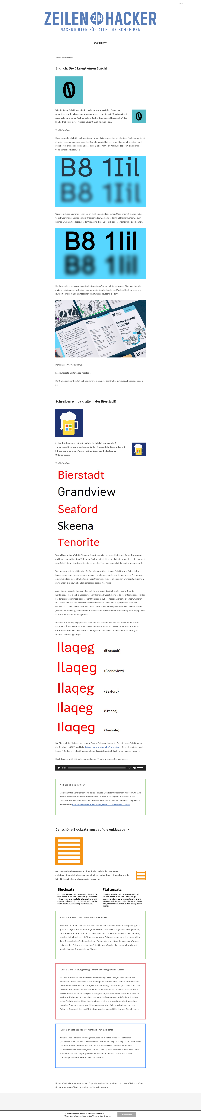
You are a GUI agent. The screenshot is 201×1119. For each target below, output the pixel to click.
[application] (100, 768)
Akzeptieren (127, 1114)
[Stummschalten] (134, 767)
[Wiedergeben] (59, 767)
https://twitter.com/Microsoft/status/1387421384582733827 (101, 804)
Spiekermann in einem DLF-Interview (102, 747)
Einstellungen (75, 1116)
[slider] (140, 767)
